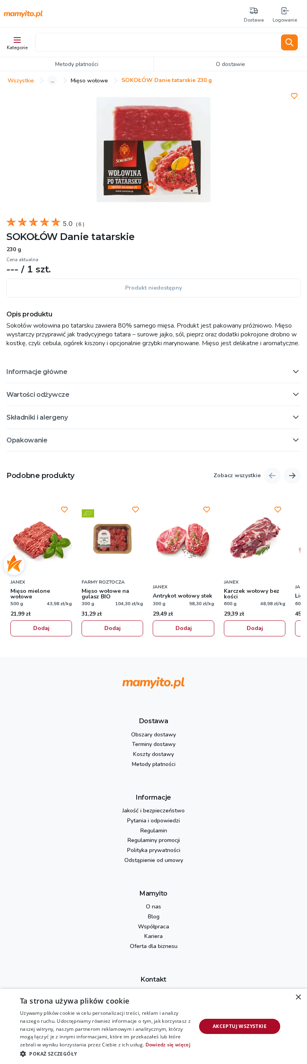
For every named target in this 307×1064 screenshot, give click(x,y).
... (52, 80)
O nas (153, 907)
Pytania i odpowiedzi (153, 821)
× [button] (298, 997)
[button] (153, 371)
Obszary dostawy (153, 735)
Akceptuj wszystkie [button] (240, 1026)
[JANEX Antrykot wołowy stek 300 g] (183, 539)
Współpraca (153, 927)
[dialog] (153, 1026)
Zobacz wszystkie (237, 475)
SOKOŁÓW (32, 236)
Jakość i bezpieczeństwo (153, 811)
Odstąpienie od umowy (153, 860)
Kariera (153, 936)
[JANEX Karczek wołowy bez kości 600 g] (254, 539)
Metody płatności (153, 764)
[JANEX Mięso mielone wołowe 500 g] (41, 539)
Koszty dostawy (153, 754)
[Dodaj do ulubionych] (294, 96)
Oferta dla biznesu (153, 946)
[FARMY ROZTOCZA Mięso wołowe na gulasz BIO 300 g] (112, 539)
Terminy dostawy (153, 744)
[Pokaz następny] (292, 476)
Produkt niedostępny (153, 288)
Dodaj (41, 628)
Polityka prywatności (153, 850)
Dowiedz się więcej (168, 1044)
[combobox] (157, 42)
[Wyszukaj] (289, 42)
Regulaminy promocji (154, 840)
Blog (153, 917)
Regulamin (153, 831)
